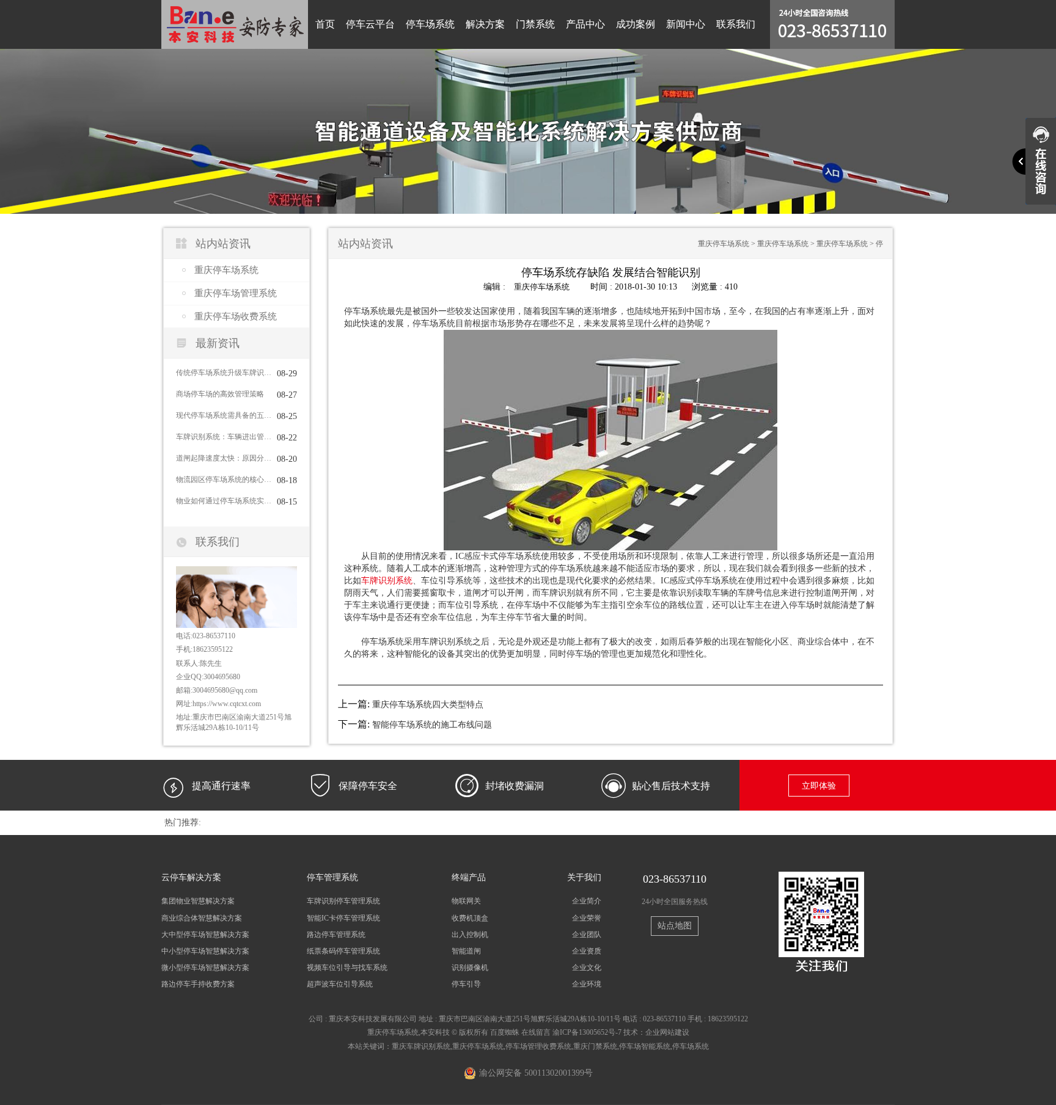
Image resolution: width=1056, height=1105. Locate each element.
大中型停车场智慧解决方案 (205, 934)
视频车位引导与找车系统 (347, 967)
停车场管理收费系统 (538, 1046)
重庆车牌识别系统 (421, 1046)
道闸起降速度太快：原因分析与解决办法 (223, 458)
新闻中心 (685, 24)
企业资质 (586, 951)
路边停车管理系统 (336, 934)
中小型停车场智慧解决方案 (205, 951)
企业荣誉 (586, 918)
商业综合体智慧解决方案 (201, 918)
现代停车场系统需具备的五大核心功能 (223, 415)
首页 (325, 24)
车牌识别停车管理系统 (343, 901)
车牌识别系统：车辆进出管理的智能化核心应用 (223, 436)
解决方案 (485, 24)
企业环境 (586, 984)
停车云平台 (370, 24)
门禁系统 (535, 24)
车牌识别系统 (387, 580)
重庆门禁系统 (595, 1046)
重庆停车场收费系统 (235, 316)
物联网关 (466, 901)
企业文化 (586, 967)
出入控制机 (470, 934)
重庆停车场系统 (226, 270)
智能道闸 (466, 951)
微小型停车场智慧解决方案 (205, 967)
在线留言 (536, 1032)
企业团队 (586, 934)
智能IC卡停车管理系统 (343, 918)
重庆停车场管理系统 (235, 293)
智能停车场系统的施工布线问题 (432, 724)
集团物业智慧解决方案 (198, 901)
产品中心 (585, 24)
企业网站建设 (667, 1032)
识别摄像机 (470, 967)
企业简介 (586, 901)
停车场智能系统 (644, 1046)
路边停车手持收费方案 (198, 984)
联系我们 (735, 24)
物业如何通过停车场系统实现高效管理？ (223, 501)
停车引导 (466, 984)
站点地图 (675, 925)
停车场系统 (430, 24)
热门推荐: (182, 822)
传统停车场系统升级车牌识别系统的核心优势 (223, 372)
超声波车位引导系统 (340, 984)
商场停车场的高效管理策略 (220, 394)
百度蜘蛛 (504, 1032)
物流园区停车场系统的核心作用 (223, 479)
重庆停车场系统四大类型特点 (427, 704)
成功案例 (635, 24)
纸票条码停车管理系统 (343, 951)
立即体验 (819, 785)
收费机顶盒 (470, 918)
